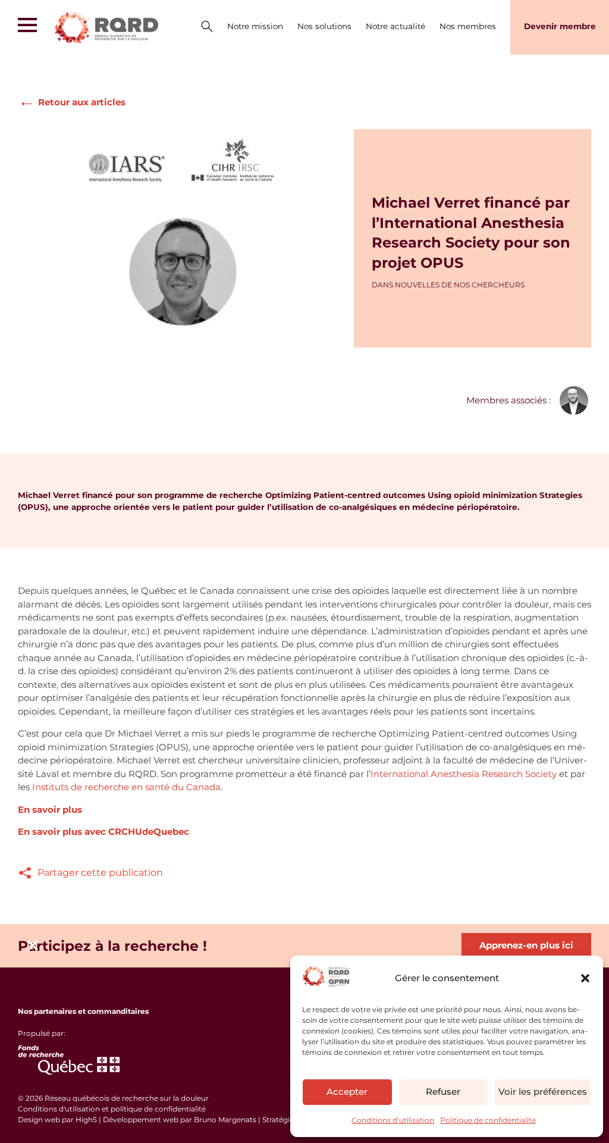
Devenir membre (560, 26)
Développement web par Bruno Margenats (179, 1119)
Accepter (347, 1091)
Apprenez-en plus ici (526, 945)
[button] (585, 978)
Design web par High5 (57, 1119)
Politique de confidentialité (488, 1120)
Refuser (443, 1091)
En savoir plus (50, 809)
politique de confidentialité (158, 1108)
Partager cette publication (100, 872)
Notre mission (255, 26)
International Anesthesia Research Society (464, 773)
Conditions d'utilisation (60, 1108)
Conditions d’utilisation (392, 1120)
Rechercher (207, 27)
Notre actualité (395, 26)
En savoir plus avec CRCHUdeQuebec (103, 831)
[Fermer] (33, 945)
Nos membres (468, 26)
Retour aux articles (71, 101)
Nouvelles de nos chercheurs (460, 284)
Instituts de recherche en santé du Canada (126, 787)
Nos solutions (324, 26)
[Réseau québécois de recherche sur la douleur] (119, 27)
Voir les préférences (542, 1091)
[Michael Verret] (574, 400)
